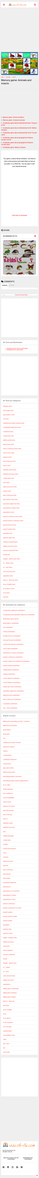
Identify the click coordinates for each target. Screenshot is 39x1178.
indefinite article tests (9, 470)
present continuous (9, 903)
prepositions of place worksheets (13, 653)
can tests (6, 419)
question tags (7, 929)
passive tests (7, 491)
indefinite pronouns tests (10, 474)
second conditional (9, 954)
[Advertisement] (19, 29)
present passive (8, 912)
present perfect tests (9, 525)
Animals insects (10, 270)
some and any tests (9, 571)
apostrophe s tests (9, 415)
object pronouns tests (10, 487)
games (14, 77)
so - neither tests (8, 563)
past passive (7, 874)
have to (5, 819)
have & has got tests (9, 461)
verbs (4, 1039)
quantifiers (6, 925)
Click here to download (19, 215)
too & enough (7, 1027)
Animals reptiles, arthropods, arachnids (18, 253)
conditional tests (8, 431)
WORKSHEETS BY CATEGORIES (15, 349)
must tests (6, 482)
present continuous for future (12, 908)
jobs (4, 831)
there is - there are (8, 1001)
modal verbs (7, 840)
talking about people (9, 997)
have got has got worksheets (12, 640)
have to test (6, 465)
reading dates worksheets (11, 670)
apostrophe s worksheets (11, 623)
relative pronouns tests (10, 546)
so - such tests (7, 567)
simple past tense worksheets (12, 687)
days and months (8, 768)
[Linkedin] (8, 1167)
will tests (5, 597)
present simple (7, 920)
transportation (7, 1031)
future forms (7, 802)
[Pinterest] (3, 1167)
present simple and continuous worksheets (16, 661)
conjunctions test (8, 436)
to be (4, 1014)
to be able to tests (8, 588)
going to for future (9, 806)
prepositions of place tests (11, 508)
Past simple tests (8, 410)
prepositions (7, 887)
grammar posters (8, 810)
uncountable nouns (9, 1035)
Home (2, 77)
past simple (6, 878)
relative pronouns (8, 942)
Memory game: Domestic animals (14, 120)
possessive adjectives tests (11, 504)
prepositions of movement (11, 891)
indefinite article (8, 823)
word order (6, 1052)
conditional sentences (10, 759)
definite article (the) (9, 772)
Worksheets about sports (11, 619)
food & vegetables (8, 798)
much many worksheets (10, 648)
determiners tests (8, 444)
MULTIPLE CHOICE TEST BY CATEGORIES (17, 348)
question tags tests (9, 538)
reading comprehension (10, 542)
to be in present (8, 1022)
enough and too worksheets (11, 636)
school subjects (8, 950)
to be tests (6, 593)
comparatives (7, 755)
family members (8, 789)
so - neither (6, 967)
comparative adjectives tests (12, 427)
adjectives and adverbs (10, 725)
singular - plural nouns (9, 963)
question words (7, 933)
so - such (6, 971)
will (4, 1048)
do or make (6, 785)
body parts (6, 734)
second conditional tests (10, 550)
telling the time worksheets (11, 695)
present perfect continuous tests (13, 521)
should (5, 959)
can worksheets (8, 627)
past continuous (8, 870)
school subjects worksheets (11, 682)
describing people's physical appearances (15, 781)
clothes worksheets (9, 631)
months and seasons (9, 848)
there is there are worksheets (12, 699)
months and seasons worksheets (13, 644)
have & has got (7, 814)
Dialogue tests (7, 406)
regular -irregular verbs (10, 937)
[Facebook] (22, 1167)
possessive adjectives (9, 882)
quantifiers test (7, 533)
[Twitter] (17, 1167)
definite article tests (9, 440)
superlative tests (8, 576)
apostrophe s (7, 730)
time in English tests (9, 584)
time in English (7, 1010)
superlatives (6, 984)
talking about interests (10, 993)
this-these (6, 1005)
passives (5, 865)
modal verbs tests (8, 478)
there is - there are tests (10, 580)
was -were (6, 1043)
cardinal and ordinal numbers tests (13, 423)
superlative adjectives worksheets (13, 691)
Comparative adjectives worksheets (14, 610)
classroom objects (8, 747)
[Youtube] (12, 1167)
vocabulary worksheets (10, 704)
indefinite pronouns (9, 827)
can (4, 738)
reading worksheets (9, 674)
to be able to (7, 1018)
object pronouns (8, 861)
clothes (5, 751)
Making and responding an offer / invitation (16, 721)
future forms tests (8, 453)
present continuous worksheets (12, 657)
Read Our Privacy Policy (21, 295)
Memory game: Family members (13, 117)
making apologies (8, 836)
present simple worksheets (11, 665)
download (8, 77)
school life (6, 946)
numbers (5, 857)
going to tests (7, 457)
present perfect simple (10, 916)
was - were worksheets (10, 708)
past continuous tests (9, 495)
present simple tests (9, 529)
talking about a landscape (11, 988)
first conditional (8, 793)
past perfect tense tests (10, 499)
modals (5, 844)
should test (6, 554)
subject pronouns (8, 980)
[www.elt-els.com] (18, 4)
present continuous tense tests (12, 516)
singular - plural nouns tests (11, 559)
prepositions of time (9, 899)
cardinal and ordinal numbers (12, 742)
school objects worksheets (11, 678)
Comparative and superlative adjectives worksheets (19, 614)
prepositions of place (9, 895)
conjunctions (7, 764)
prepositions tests (8, 512)
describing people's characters (12, 776)
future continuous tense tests (12, 448)
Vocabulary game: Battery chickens (14, 147)
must (4, 853)
